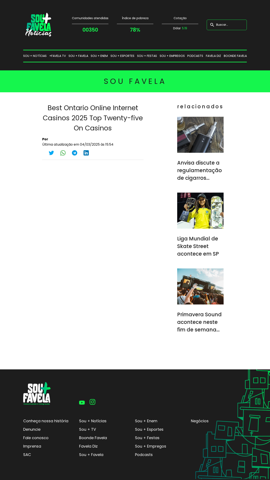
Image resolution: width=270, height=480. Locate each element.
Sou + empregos (172, 56)
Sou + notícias (35, 56)
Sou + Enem (146, 421)
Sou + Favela (91, 454)
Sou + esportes (122, 56)
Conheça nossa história (45, 421)
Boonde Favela (235, 56)
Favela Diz (213, 56)
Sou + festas (147, 56)
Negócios (200, 421)
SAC (27, 454)
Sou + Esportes (149, 429)
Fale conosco (36, 437)
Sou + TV (87, 429)
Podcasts (195, 56)
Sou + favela (78, 56)
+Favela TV (57, 56)
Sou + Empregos (150, 446)
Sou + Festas (147, 437)
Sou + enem (99, 56)
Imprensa (32, 446)
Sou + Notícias (93, 421)
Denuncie (31, 429)
